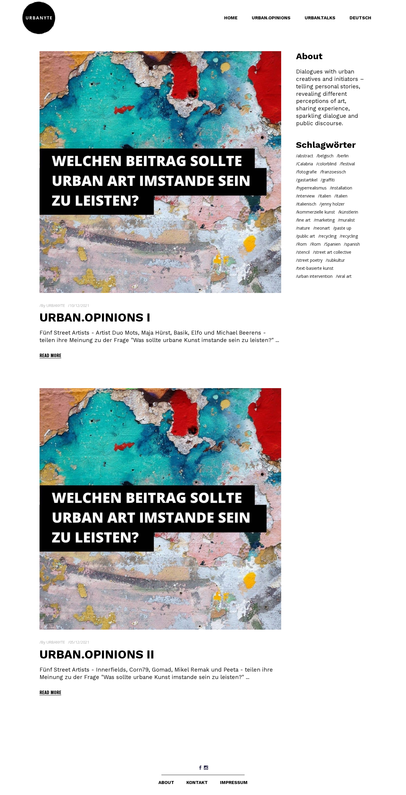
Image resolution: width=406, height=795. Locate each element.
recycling (328, 236)
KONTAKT (197, 782)
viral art (344, 276)
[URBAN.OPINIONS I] (160, 172)
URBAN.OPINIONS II (97, 654)
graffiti (328, 180)
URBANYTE (55, 305)
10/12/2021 (79, 305)
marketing (325, 220)
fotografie (307, 172)
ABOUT (166, 782)
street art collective (332, 252)
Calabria (305, 164)
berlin (343, 156)
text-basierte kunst (315, 268)
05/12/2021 (79, 642)
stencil (304, 252)
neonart (322, 228)
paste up (343, 228)
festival (348, 164)
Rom (302, 244)
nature (304, 228)
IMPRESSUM (234, 782)
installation (341, 188)
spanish (352, 244)
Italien (325, 196)
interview (306, 196)
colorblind (327, 164)
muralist (347, 220)
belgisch (325, 156)
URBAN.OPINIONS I (95, 317)
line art (304, 220)
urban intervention (315, 276)
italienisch (307, 204)
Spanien (333, 244)
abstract (305, 156)
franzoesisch (334, 172)
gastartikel (307, 180)
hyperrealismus (312, 188)
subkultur (336, 260)
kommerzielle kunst (316, 212)
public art (306, 236)
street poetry (310, 260)
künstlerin (349, 212)
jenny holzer (332, 204)
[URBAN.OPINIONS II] (160, 509)
